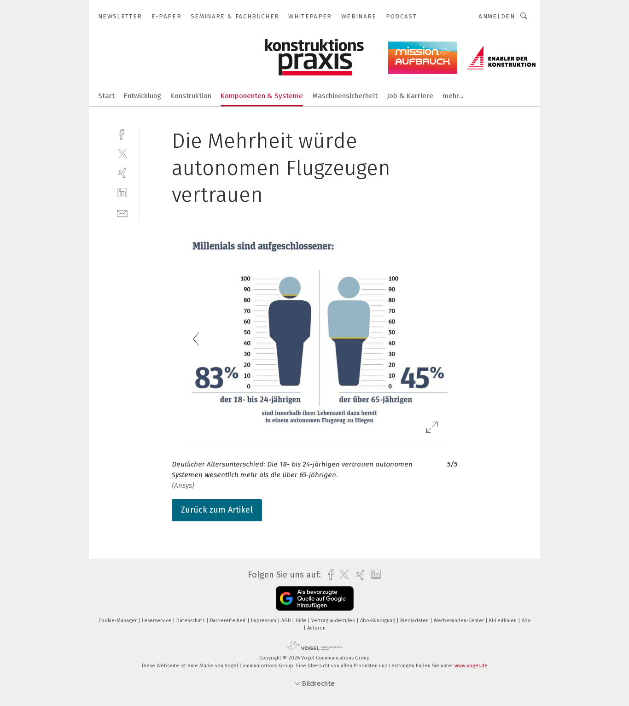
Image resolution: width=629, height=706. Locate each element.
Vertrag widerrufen (333, 621)
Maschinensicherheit (345, 96)
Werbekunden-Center (459, 621)
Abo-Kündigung (378, 621)
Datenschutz (191, 621)
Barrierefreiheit (228, 621)
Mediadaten (415, 621)
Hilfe (302, 621)
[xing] (122, 173)
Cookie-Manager (118, 621)
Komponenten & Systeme (262, 96)
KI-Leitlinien (503, 621)
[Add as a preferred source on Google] (315, 598)
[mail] (122, 212)
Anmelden (496, 16)
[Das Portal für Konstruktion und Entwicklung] (106, 95)
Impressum (264, 621)
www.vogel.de (471, 666)
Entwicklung (142, 96)
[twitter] (122, 153)
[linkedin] (122, 192)
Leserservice (157, 621)
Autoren (316, 628)
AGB (286, 621)
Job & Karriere (410, 96)
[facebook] (122, 133)
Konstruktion (190, 96)
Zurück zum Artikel (217, 510)
